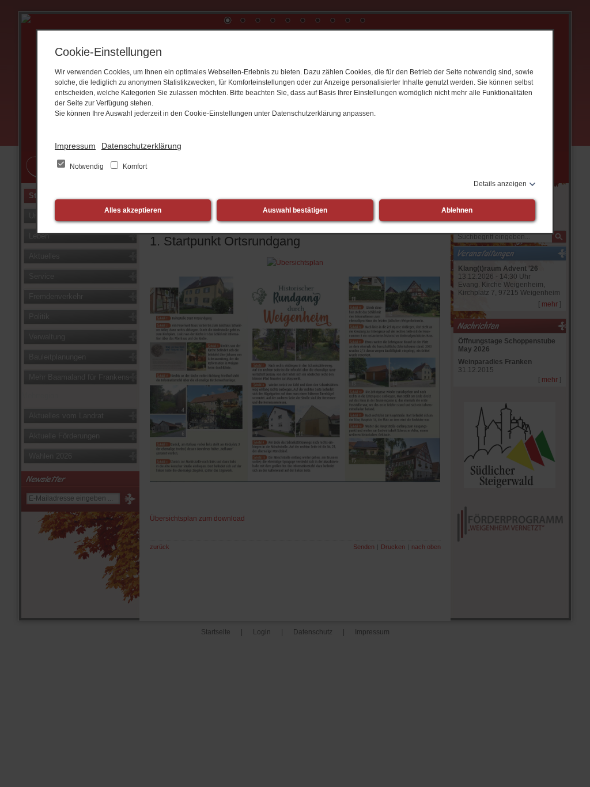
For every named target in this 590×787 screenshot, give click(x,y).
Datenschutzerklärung (141, 145)
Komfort (134, 166)
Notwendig (86, 166)
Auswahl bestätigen (295, 210)
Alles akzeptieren (132, 210)
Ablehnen (456, 210)
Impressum (75, 145)
